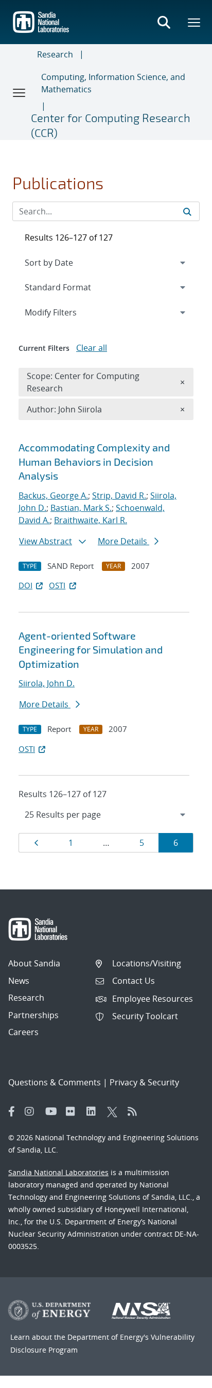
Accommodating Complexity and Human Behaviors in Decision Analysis (94, 461)
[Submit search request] (187, 211)
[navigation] (106, 814)
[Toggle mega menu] (194, 22)
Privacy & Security (144, 1082)
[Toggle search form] (163, 22)
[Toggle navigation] (19, 92)
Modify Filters (64, 312)
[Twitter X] (114, 1111)
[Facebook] (12, 1111)
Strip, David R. (119, 495)
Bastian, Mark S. (81, 507)
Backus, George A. (53, 495)
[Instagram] (32, 1111)
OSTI (57, 585)
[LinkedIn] (94, 1111)
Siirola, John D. (47, 683)
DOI (25, 585)
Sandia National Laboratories (58, 1172)
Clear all (91, 347)
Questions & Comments (54, 1082)
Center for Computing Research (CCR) (110, 125)
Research (55, 54)
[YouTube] (53, 1111)
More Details (123, 541)
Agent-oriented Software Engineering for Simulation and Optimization (91, 649)
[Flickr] (73, 1111)
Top (181, 1376)
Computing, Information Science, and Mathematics (113, 83)
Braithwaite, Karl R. (90, 520)
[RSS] (135, 1111)
